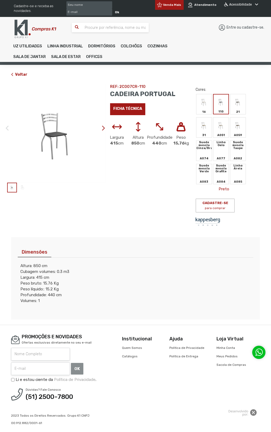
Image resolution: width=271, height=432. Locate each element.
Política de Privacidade (75, 379)
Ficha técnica (127, 108)
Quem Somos (132, 348)
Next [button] (103, 128)
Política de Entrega (183, 356)
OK (77, 368)
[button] (28, 46)
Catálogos (130, 356)
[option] (56, 133)
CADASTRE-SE (215, 205)
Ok (117, 12)
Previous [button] (7, 128)
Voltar (21, 74)
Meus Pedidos (227, 356)
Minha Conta (225, 348)
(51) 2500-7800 (49, 396)
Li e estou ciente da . (55, 379)
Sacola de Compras (231, 365)
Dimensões (34, 252)
